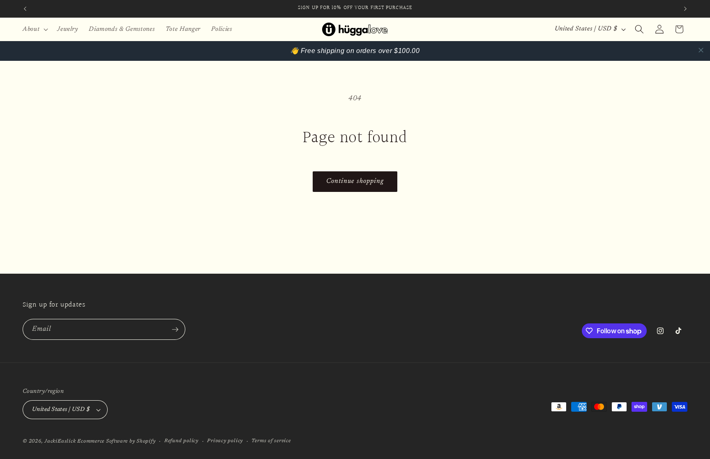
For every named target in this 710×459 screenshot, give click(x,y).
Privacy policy (225, 440)
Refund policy (181, 440)
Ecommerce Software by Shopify (116, 441)
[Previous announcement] (25, 8)
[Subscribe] (175, 329)
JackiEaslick (60, 441)
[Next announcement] (685, 8)
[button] (34, 29)
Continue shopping (355, 181)
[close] (701, 50)
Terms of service (270, 440)
